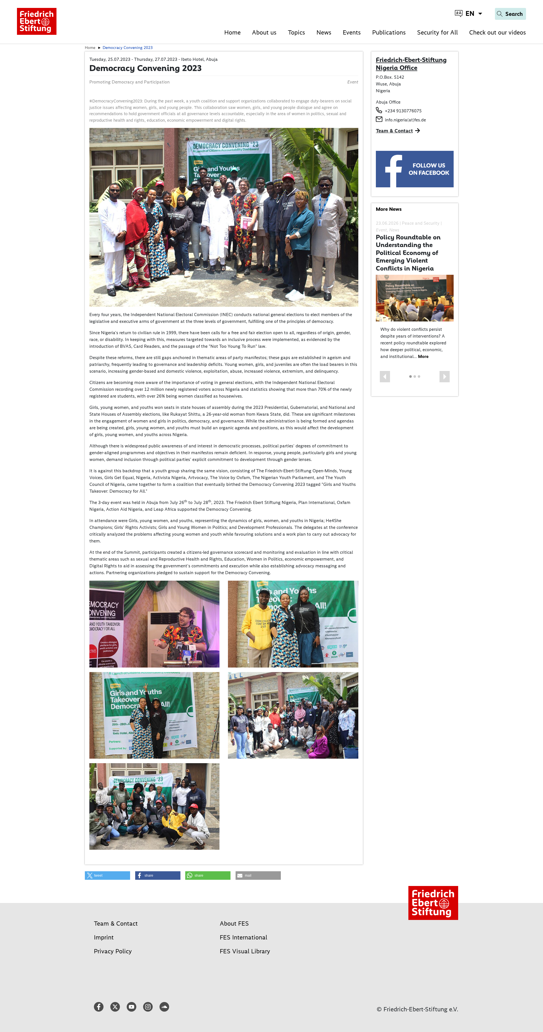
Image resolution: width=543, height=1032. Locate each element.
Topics (296, 32)
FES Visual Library (245, 951)
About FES (234, 923)
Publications (389, 32)
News (323, 32)
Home (232, 32)
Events (352, 32)
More (423, 356)
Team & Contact (394, 131)
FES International (243, 937)
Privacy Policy (113, 951)
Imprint (104, 937)
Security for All (437, 32)
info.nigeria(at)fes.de (405, 120)
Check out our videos (497, 32)
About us (264, 32)
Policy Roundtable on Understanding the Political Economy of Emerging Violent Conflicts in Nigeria (408, 252)
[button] (107, 875)
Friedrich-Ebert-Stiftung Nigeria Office (411, 64)
